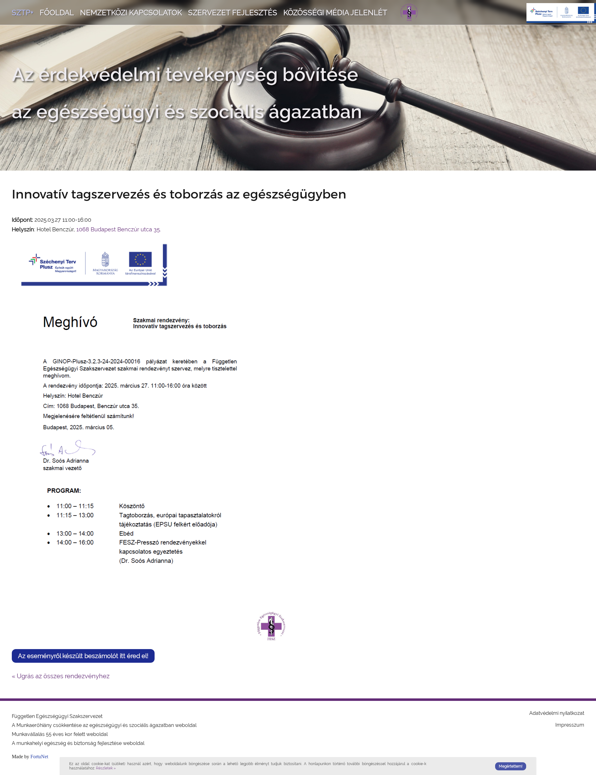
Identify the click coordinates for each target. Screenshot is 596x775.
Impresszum (569, 725)
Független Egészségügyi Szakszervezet (57, 716)
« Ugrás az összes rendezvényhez (61, 676)
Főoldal (57, 12)
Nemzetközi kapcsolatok (131, 12)
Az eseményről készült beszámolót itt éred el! (83, 656)
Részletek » (106, 768)
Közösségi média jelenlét (335, 12)
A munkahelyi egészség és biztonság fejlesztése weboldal (78, 743)
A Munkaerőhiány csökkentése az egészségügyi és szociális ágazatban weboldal (104, 725)
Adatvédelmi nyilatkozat (556, 713)
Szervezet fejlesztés (232, 12)
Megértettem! (510, 766)
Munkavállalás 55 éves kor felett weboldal (60, 734)
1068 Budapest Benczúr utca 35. (118, 229)
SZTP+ (23, 12)
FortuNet (39, 756)
